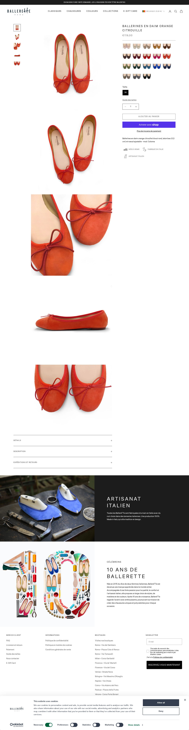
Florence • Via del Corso (105, 667)
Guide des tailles (13, 654)
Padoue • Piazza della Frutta (107, 690)
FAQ (8, 640)
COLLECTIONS (110, 11)
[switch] (74, 725)
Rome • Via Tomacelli (104, 654)
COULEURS (92, 11)
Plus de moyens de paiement (149, 131)
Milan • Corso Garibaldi (104, 658)
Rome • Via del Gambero (105, 645)
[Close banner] (185, 700)
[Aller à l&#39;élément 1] (17, 27)
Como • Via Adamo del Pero (106, 685)
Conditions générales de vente (58, 649)
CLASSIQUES (55, 11)
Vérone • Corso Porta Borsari (107, 694)
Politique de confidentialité (56, 640)
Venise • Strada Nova (104, 672)
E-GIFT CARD (130, 11)
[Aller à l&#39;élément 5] (17, 64)
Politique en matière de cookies (58, 645)
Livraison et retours (14, 645)
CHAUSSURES (74, 11)
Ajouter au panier (148, 116)
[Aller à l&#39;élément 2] (17, 37)
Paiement (10, 649)
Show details (134, 725)
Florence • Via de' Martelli (106, 663)
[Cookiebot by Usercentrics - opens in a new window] (16, 725)
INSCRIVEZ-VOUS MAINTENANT (164, 665)
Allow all (161, 703)
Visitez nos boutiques (104, 640)
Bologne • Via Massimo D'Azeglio (109, 676)
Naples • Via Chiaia (103, 681)
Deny (161, 711)
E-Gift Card (11, 663)
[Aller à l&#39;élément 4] (17, 55)
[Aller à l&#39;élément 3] (17, 46)
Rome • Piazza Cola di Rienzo (107, 649)
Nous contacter (12, 658)
